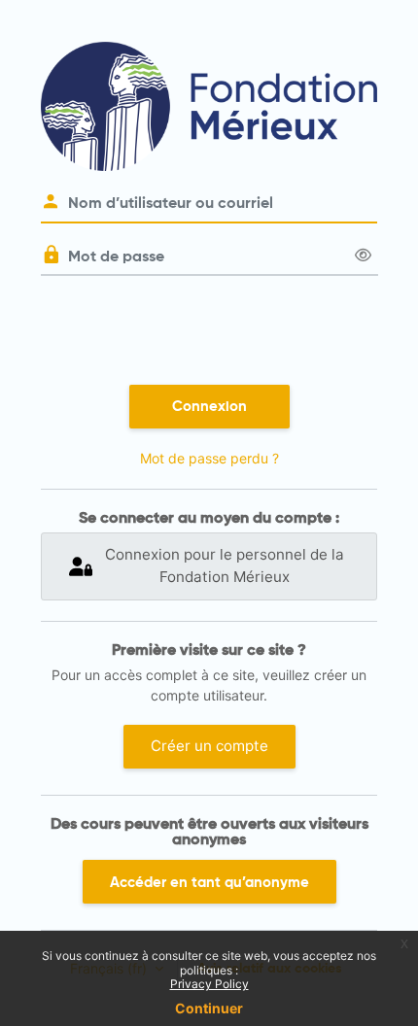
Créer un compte (209, 745)
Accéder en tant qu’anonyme (209, 882)
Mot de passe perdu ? (209, 458)
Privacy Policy (209, 983)
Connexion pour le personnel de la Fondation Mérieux (224, 565)
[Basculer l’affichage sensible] (363, 256)
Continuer (209, 1008)
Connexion (209, 406)
